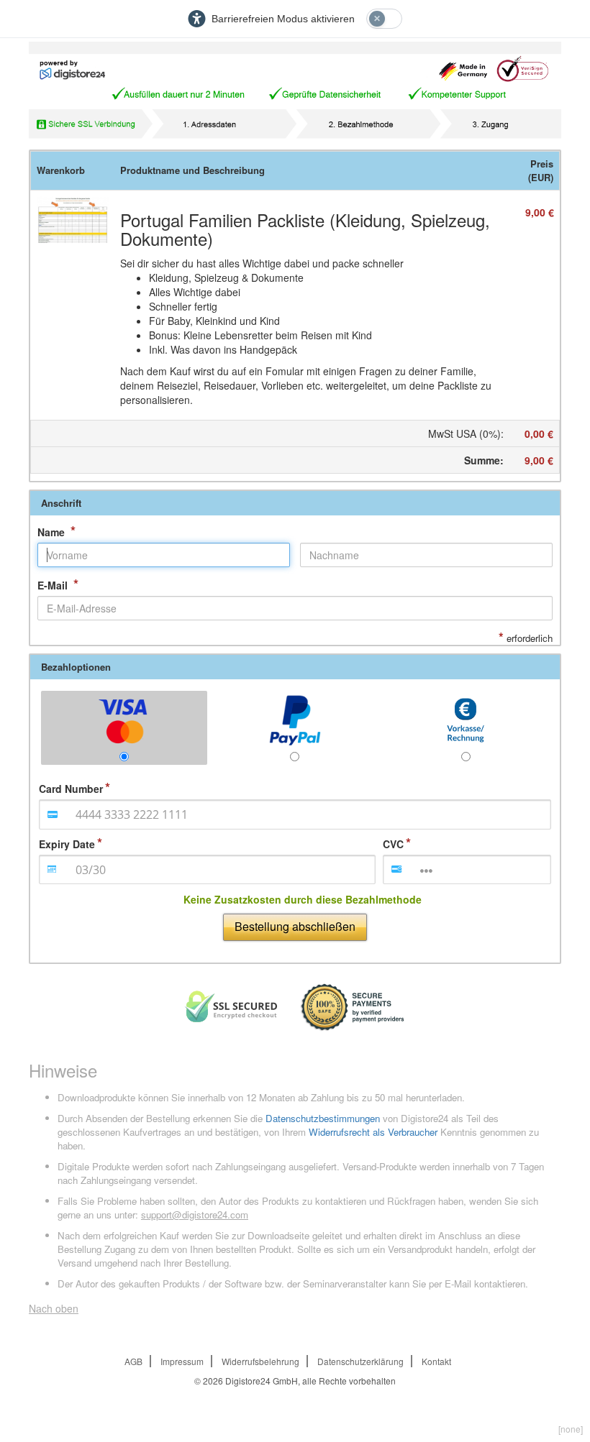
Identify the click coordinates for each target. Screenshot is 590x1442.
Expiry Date (67, 844)
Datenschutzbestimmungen (323, 1118)
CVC (393, 844)
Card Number (71, 788)
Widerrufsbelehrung (260, 1361)
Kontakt (436, 1361)
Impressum (182, 1361)
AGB (133, 1361)
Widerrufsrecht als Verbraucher (373, 1132)
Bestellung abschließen (295, 926)
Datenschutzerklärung (360, 1361)
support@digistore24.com (194, 1214)
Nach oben (53, 1308)
